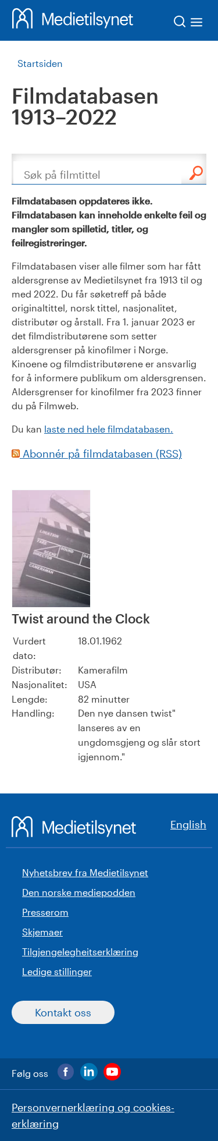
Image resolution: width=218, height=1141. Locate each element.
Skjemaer (42, 931)
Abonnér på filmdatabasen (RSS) (101, 453)
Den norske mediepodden (78, 892)
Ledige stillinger (57, 971)
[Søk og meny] (188, 23)
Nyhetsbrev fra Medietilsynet (85, 872)
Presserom (45, 911)
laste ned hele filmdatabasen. (108, 428)
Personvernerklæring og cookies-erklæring (93, 1115)
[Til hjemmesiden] (72, 20)
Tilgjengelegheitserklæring (80, 951)
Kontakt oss (63, 1012)
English (188, 824)
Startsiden (40, 63)
